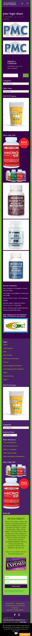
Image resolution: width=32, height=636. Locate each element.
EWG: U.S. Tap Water (10, 449)
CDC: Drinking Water (9, 442)
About (5, 345)
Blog (4, 351)
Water (5, 379)
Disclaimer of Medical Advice (15, 610)
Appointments (8, 348)
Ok (16, 633)
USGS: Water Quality (9, 453)
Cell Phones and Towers (11, 358)
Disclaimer (15, 608)
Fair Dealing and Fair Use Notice (13, 369)
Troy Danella (8, 17)
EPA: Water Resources (10, 446)
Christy (5, 298)
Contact (6, 362)
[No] (30, 630)
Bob (4, 308)
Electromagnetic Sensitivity (12, 365)
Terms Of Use (10, 603)
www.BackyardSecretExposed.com (14, 620)
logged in (17, 66)
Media (5, 372)
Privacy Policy (20, 603)
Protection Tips (8, 376)
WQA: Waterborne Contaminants (14, 456)
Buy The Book (7, 355)
